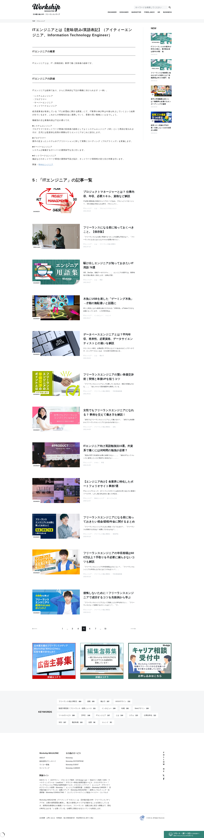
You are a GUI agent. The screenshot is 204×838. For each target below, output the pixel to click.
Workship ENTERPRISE (75, 761)
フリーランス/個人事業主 (70, 701)
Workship (69, 758)
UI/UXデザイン (122, 701)
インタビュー (108, 708)
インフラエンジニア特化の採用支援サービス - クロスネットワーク (64, 785)
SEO (62, 722)
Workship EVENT (72, 765)
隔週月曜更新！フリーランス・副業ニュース (77, 708)
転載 (125, 708)
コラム (133, 715)
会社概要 (42, 818)
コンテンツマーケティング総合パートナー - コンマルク (87, 792)
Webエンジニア (45, 164)
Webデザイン (142, 708)
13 (105, 628)
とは (119, 715)
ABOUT (42, 758)
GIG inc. (150, 818)
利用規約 (59, 818)
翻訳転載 (77, 722)
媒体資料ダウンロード (47, 761)
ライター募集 (44, 765)
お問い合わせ (51, 818)
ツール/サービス (67, 715)
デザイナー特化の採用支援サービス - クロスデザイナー (86, 782)
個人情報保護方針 (69, 818)
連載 (90, 701)
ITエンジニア (103, 715)
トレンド (107, 722)
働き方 (104, 701)
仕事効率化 (150, 715)
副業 (92, 722)
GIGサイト (43, 780)
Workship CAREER (73, 768)
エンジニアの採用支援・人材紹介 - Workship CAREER (86, 787)
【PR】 (85, 715)
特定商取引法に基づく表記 (84, 818)
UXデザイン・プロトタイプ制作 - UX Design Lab (68, 780)
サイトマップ (44, 768)
